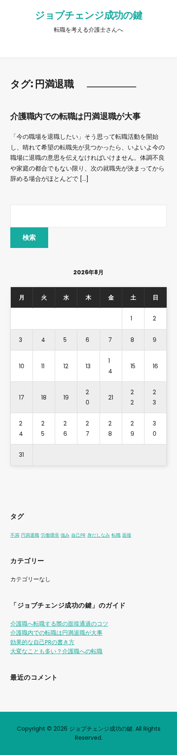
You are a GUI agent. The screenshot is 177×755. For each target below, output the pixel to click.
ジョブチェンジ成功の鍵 (88, 15)
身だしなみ (98, 535)
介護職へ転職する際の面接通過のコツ (59, 623)
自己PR (78, 535)
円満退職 (30, 535)
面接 (126, 535)
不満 (14, 535)
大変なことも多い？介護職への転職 (56, 651)
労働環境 (50, 535)
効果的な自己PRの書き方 (42, 642)
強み (65, 535)
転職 (116, 535)
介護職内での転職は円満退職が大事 (75, 116)
